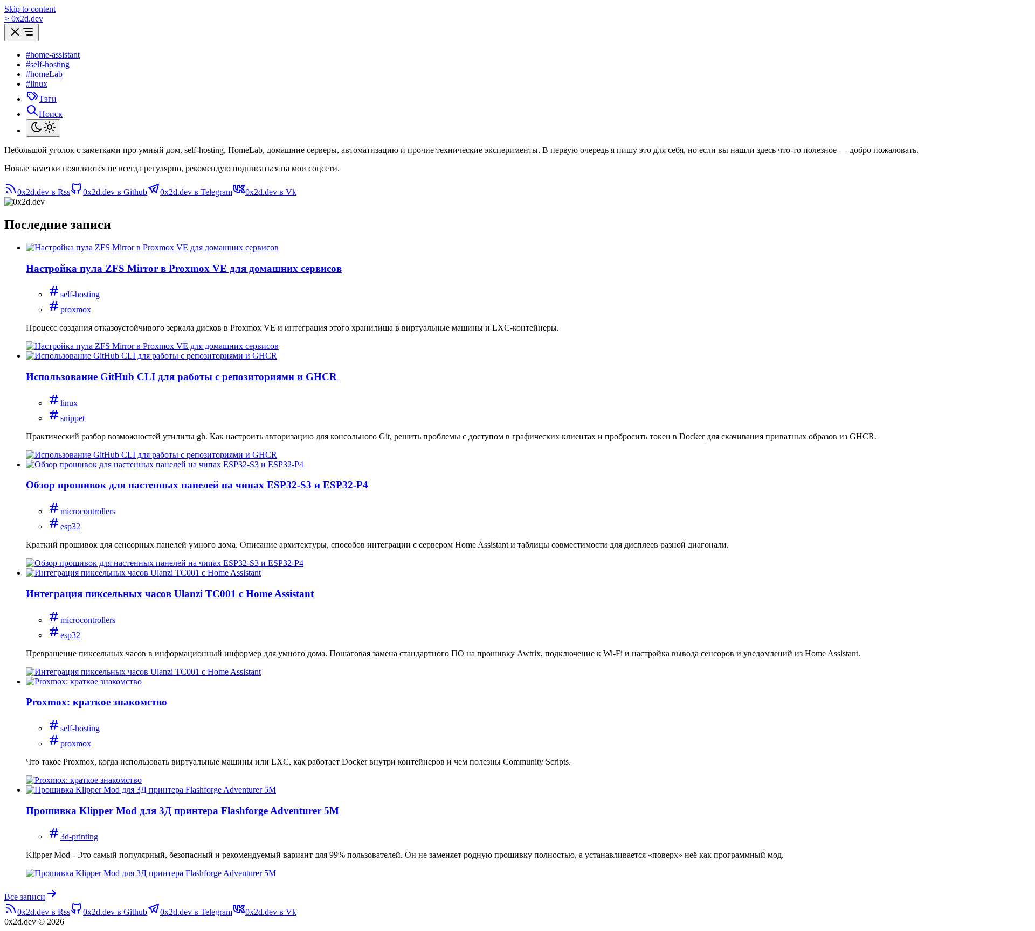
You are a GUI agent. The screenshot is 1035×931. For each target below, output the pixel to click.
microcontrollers (87, 511)
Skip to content (30, 8)
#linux (36, 83)
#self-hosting (48, 64)
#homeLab (44, 74)
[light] (43, 128)
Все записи (24, 896)
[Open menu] (21, 32)
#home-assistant (53, 54)
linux (69, 403)
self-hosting (80, 294)
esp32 (70, 526)
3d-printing (79, 836)
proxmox (75, 309)
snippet (72, 418)
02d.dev (23, 18)
